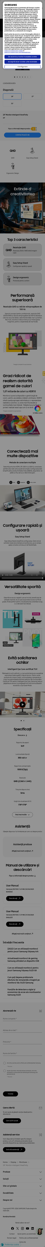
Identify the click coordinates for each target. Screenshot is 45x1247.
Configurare (23, 67)
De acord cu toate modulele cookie (22, 57)
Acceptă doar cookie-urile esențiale (22, 62)
